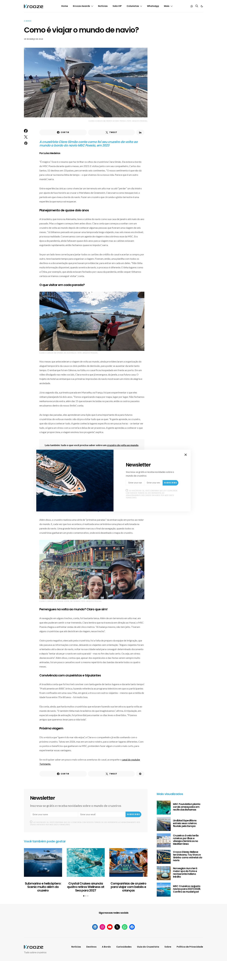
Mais (166, 6)
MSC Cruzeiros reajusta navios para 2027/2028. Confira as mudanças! (187, 888)
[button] (202, 6)
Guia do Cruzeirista (148, 946)
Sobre (167, 946)
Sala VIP (117, 6)
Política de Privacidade (190, 946)
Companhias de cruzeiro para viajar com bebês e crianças (128, 887)
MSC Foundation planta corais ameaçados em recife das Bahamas (186, 806)
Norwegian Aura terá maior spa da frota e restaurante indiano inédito (185, 872)
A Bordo (27, 21)
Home (64, 6)
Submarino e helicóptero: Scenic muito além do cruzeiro (43, 887)
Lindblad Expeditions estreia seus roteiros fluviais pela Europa (185, 823)
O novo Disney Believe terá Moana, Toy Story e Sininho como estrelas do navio (187, 856)
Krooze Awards (81, 6)
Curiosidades (124, 946)
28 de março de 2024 (33, 39)
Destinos (91, 946)
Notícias (103, 6)
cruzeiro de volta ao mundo (122, 445)
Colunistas (133, 6)
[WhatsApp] (192, 6)
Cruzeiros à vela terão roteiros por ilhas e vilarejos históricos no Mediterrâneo (186, 840)
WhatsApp (153, 6)
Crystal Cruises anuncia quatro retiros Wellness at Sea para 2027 (85, 887)
